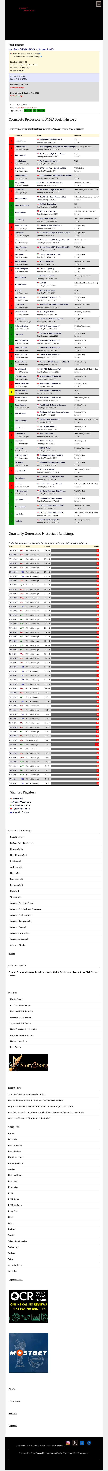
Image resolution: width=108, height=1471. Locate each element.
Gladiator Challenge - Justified (51, 455)
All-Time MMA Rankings (20, 1005)
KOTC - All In (45, 448)
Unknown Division (18, 945)
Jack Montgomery (21, 455)
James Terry (19, 304)
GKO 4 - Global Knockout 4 (50, 347)
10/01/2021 (13, 607)
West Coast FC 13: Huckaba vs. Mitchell (54, 362)
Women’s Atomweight (19, 939)
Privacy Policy (39, 1445)
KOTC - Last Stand (47, 276)
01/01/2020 (13, 632)
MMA (10, 1193)
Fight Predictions (15, 1157)
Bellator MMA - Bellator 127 (50, 376)
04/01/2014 (13, 732)
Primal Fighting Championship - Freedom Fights (58, 147)
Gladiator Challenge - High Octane (53, 491)
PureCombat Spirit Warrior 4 (51, 139)
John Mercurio (20, 376)
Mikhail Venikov (21, 421)
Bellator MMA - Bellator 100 (50, 398)
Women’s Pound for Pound (21, 903)
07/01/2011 (13, 779)
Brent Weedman (21, 398)
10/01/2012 (13, 757)
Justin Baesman (16, 44)
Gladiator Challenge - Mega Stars (52, 462)
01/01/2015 (13, 719)
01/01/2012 (13, 770)
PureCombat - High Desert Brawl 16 (53, 154)
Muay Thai (13, 1211)
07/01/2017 (13, 675)
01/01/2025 (13, 550)
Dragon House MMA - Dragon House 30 (54, 240)
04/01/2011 (13, 783)
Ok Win (12, 1389)
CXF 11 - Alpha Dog (47, 269)
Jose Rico (18, 521)
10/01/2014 (13, 723)
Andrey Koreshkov (22, 383)
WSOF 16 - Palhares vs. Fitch (50, 369)
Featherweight (16, 879)
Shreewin (23, 1453)
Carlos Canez (20, 478)
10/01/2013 (13, 740)
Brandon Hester (20, 284)
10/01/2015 (13, 706)
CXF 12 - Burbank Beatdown (50, 254)
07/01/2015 (13, 710)
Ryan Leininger (20, 168)
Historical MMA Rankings (21, 1011)
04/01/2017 (13, 680)
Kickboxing (13, 1187)
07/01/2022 (13, 594)
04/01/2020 (13, 628)
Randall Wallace (21, 226)
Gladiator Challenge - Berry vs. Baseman (55, 233)
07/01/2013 (13, 745)
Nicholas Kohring (21, 326)
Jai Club (31, 1453)
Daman (39, 1453)
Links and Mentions (18, 1041)
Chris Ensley (19, 220)
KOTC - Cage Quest (47, 469)
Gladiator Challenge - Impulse (51, 498)
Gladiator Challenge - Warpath (51, 484)
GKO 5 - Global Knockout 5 (50, 340)
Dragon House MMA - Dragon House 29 (54, 247)
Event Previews (15, 1145)
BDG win (13, 1413)
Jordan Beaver (31, 108)
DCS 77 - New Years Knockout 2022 (53, 197)
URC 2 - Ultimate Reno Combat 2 (52, 512)
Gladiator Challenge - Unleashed (52, 477)
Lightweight (15, 873)
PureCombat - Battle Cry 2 (50, 161)
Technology (13, 1247)
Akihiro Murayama (22, 801)
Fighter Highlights (16, 1163)
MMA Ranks (13, 1199)
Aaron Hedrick (20, 213)
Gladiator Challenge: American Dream (54, 412)
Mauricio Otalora (21, 812)
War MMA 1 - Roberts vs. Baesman (53, 405)
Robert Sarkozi (20, 414)
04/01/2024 (13, 563)
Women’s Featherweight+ (21, 915)
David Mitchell (20, 369)
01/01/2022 (13, 602)
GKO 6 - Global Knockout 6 (50, 326)
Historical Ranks (15, 1175)
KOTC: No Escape (46, 261)
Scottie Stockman (21, 147)
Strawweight (15, 897)
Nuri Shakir (18, 798)
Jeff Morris (19, 462)
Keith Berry (19, 233)
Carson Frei (19, 190)
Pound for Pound (17, 837)
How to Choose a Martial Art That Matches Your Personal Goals (36, 1100)
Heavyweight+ (16, 849)
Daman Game (14, 1401)
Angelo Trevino (20, 261)
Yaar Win (72, 1453)
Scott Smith (19, 335)
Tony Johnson (20, 428)
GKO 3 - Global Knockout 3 (50, 355)
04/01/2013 (13, 749)
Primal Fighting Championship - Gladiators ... (57, 175)
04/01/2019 (13, 645)
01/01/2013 (13, 753)
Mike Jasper (19, 254)
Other (10, 1223)
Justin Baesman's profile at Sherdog (26, 54)
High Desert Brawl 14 (48, 218)
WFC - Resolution (46, 434)
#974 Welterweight (17, 88)
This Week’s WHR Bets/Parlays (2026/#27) (27, 1094)
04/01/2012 (13, 766)
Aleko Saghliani (20, 155)
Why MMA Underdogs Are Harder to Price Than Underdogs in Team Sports (40, 1106)
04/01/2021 (13, 611)
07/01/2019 (13, 641)
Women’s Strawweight (20, 933)
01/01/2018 (13, 667)
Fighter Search (16, 999)
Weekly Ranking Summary (21, 1017)
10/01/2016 (13, 688)
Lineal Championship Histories (23, 1029)
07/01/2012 (13, 762)
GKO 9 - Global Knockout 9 (50, 297)
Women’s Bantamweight (20, 921)
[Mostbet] (28, 1372)
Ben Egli (18, 290)
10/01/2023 (13, 572)
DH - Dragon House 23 (48, 312)
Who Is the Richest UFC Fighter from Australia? (29, 1118)
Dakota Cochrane (21, 198)
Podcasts (12, 1229)
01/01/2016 (13, 701)
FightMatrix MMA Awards (21, 1035)
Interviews (13, 1181)
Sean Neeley (19, 514)
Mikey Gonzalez (21, 240)
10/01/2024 (13, 555)
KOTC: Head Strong (47, 290)
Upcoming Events (15, 1265)
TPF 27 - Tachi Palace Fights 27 (51, 319)
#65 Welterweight (16, 96)
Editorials (12, 1139)
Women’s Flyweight (18, 927)
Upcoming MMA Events (20, 1023)
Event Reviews (14, 1151)
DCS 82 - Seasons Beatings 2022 (51, 182)
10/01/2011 (13, 775)
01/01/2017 (13, 684)
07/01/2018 (13, 658)
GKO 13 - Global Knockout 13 (51, 226)
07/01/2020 (13, 624)
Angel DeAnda (20, 297)
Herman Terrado (21, 391)
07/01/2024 (13, 559)
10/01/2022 (13, 589)
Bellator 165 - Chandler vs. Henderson (54, 304)
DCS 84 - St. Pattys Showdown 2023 (53, 168)
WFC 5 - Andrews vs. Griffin (50, 419)
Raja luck (13, 1425)
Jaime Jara (19, 448)
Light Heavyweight (18, 855)
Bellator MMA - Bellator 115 (50, 391)
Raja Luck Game (16, 1279)
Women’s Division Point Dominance (25, 909)
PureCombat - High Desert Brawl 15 (53, 190)
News (10, 1217)
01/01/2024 (13, 568)
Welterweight (16, 867)
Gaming (11, 1169)
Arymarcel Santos (21, 805)
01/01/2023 (13, 585)
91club (12, 953)
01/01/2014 (13, 736)
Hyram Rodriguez (21, 808)
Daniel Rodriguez (21, 269)
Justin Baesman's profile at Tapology (26, 56)
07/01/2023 (13, 576)
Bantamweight (16, 885)
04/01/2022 (13, 598)
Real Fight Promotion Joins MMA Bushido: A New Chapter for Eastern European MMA (46, 1112)
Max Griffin (19, 441)
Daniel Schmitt (20, 507)
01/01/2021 (13, 615)
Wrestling (12, 1271)
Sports (11, 1235)
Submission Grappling (17, 1241)
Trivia (10, 1259)
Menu (98, 4)
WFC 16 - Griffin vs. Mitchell (50, 333)
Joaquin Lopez (20, 161)
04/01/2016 (13, 697)
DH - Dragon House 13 (48, 426)
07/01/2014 (13, 727)
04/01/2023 (13, 581)
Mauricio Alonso (21, 312)
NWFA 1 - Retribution (48, 204)
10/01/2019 (13, 637)
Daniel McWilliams (22, 205)
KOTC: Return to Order (49, 211)
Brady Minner (20, 182)
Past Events (15, 1047)
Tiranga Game (83, 1453)
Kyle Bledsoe (19, 500)
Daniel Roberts (20, 405)
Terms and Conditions (55, 1445)
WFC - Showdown (46, 441)
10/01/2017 (13, 671)
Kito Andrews (20, 434)
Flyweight (14, 891)
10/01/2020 (13, 619)
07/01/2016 (13, 693)
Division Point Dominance (21, 843)
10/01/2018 (13, 654)
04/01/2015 (13, 714)
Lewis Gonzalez (20, 471)
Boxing (11, 1133)
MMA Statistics (15, 1205)
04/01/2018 (13, 663)
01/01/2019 (13, 650)
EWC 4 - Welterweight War (50, 520)
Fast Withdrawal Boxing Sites (55, 1453)
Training (12, 1253)
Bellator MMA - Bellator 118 (50, 383)
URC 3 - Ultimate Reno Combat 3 (52, 505)
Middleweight (16, 861)
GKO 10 (43, 283)
